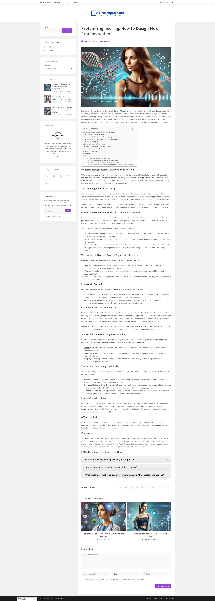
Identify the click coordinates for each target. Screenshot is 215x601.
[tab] (126, 459)
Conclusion (88, 156)
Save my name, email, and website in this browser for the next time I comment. (114, 580)
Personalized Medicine (92, 391)
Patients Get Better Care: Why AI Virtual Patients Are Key (103, 535)
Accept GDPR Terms (53, 216)
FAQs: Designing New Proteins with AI (97, 158)
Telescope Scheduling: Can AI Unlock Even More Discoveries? (61, 86)
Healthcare (108, 41)
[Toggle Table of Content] (131, 129)
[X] (157, 2)
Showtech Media (91, 41)
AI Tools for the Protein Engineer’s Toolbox (98, 146)
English (24, 599)
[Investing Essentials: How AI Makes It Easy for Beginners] (47, 99)
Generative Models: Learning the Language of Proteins (102, 137)
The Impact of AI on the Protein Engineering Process (101, 139)
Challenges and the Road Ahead (94, 144)
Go (68, 211)
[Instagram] (164, 2)
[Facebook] (161, 2)
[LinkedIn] (67, 176)
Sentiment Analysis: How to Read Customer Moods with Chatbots (62, 110)
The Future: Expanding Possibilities (95, 149)
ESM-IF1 (86, 353)
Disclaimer (163, 598)
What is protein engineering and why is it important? (105, 160)
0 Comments (68, 91)
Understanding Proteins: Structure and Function (100, 132)
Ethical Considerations (91, 151)
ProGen (87, 347)
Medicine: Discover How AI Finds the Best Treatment (149, 535)
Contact (172, 598)
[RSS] (167, 2)
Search (46, 27)
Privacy (148, 598)
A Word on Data (90, 153)
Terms (155, 598)
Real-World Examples (91, 142)
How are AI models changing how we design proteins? (105, 162)
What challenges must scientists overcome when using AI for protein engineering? (112, 164)
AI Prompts (49, 50)
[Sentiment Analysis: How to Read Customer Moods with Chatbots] (47, 111)
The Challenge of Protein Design (94, 134)
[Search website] (172, 2)
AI (84, 403)
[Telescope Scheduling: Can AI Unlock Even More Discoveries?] (47, 87)
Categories (47, 66)
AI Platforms (50, 47)
